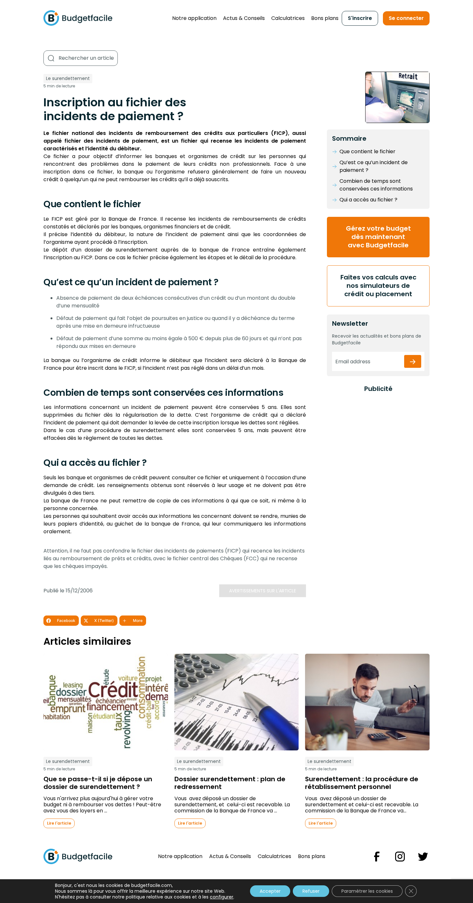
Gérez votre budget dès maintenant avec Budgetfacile (378, 237)
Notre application (194, 18)
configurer (221, 897)
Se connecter (406, 18)
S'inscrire (360, 18)
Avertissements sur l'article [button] (262, 591)
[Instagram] (400, 856)
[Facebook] (376, 856)
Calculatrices (288, 18)
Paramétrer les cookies (367, 891)
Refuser (311, 891)
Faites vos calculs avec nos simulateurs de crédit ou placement (378, 285)
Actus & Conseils (244, 18)
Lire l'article (59, 823)
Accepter (270, 891)
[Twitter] (423, 856)
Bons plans (325, 18)
